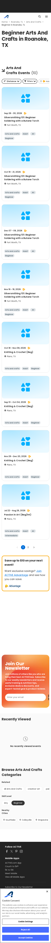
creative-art (34, 788)
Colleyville (27, 819)
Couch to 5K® (11, 866)
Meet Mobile (11, 873)
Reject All (25, 929)
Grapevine (43, 819)
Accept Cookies (25, 937)
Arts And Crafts (33, 21)
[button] (30, 81)
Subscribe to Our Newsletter (19, 887)
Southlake (10, 819)
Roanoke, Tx (17, 21)
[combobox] (11, 81)
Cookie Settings (25, 921)
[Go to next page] (34, 547)
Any (6, 803)
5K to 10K (9, 869)
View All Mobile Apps (15, 876)
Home (5, 21)
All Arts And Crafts (13, 788)
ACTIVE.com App (13, 862)
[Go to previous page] (17, 547)
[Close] (47, 891)
